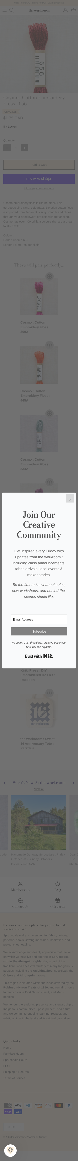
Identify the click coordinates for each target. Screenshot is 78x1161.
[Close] (70, 498)
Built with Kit (39, 656)
